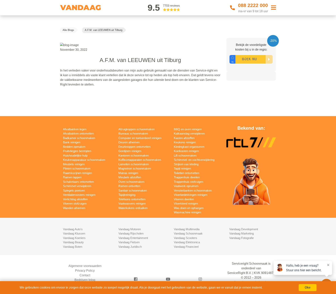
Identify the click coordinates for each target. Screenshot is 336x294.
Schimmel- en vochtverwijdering (194, 159)
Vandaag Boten (72, 246)
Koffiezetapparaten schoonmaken (139, 159)
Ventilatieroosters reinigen (79, 194)
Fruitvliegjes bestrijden (77, 151)
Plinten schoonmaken (76, 168)
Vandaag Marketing (241, 233)
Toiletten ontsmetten (186, 173)
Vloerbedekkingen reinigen (190, 194)
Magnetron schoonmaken (134, 168)
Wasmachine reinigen (187, 212)
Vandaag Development (243, 229)
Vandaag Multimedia (187, 229)
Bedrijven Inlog (84, 280)
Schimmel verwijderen (77, 186)
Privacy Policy (85, 270)
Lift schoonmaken (185, 155)
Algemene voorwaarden (85, 266)
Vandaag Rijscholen (131, 233)
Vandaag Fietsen (129, 242)
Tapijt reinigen (182, 168)
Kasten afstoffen (184, 138)
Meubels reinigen (74, 164)
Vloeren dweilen (184, 199)
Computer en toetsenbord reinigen (139, 138)
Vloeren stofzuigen (75, 203)
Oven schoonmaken (131, 181)
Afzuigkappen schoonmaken (136, 129)
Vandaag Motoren (129, 229)
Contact (85, 275)
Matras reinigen (128, 173)
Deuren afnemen (129, 142)
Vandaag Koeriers (74, 238)
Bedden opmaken (74, 146)
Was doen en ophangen (189, 208)
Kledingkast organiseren (189, 146)
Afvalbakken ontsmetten (78, 133)
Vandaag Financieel (186, 246)
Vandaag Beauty (73, 242)
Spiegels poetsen (74, 190)
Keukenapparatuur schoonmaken (84, 159)
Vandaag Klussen (74, 233)
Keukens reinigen (185, 142)
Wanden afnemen (74, 208)
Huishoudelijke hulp (75, 155)
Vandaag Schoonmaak (188, 233)
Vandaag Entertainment (133, 238)
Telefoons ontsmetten (131, 199)
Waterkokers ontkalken (133, 208)
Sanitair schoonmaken (132, 190)
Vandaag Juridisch (130, 246)
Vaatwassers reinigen (132, 203)
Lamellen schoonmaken (133, 164)
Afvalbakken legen (74, 129)
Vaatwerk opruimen (186, 186)
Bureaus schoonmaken (133, 133)
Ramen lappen (72, 177)
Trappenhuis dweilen (187, 177)
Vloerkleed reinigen (186, 203)
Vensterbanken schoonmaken (193, 190)
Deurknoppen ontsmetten (134, 146)
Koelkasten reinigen (186, 151)
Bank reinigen (71, 142)
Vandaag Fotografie (241, 238)
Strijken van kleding (186, 164)
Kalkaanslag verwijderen (189, 133)
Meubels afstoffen (129, 177)
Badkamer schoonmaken (79, 138)
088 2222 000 (253, 5)
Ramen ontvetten (129, 186)
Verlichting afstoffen (75, 199)
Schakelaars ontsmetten (78, 181)
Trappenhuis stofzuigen (188, 181)
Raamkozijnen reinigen (77, 173)
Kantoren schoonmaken (133, 155)
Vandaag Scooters (185, 238)
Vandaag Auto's (73, 229)
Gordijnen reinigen (129, 151)
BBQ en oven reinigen (188, 129)
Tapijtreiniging (126, 194)
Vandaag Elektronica (187, 242)
